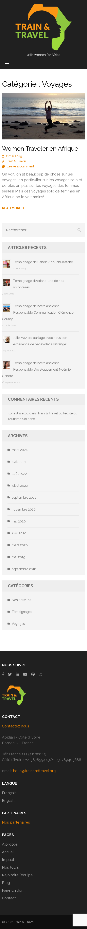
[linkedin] (17, 674)
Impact (8, 860)
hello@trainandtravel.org (34, 771)
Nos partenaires (16, 822)
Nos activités (21, 600)
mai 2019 (18, 557)
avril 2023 (19, 462)
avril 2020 (19, 533)
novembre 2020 (24, 509)
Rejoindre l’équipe (17, 875)
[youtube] (25, 674)
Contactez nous (15, 726)
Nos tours (10, 867)
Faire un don (12, 890)
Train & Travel (16, 161)
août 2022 (19, 474)
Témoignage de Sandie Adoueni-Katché (43, 262)
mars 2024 (20, 450)
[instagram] (40, 674)
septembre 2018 (24, 569)
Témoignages (22, 612)
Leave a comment (20, 166)
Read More (11, 208)
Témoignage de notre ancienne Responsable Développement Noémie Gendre (36, 369)
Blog (6, 883)
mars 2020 (20, 545)
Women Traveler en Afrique (40, 148)
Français (9, 793)
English (8, 800)
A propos (10, 844)
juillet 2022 (20, 486)
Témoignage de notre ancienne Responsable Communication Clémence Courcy (37, 312)
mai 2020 (19, 521)
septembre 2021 (24, 497)
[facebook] (3, 674)
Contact (9, 898)
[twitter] (10, 674)
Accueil (8, 852)
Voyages (18, 624)
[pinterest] (33, 674)
